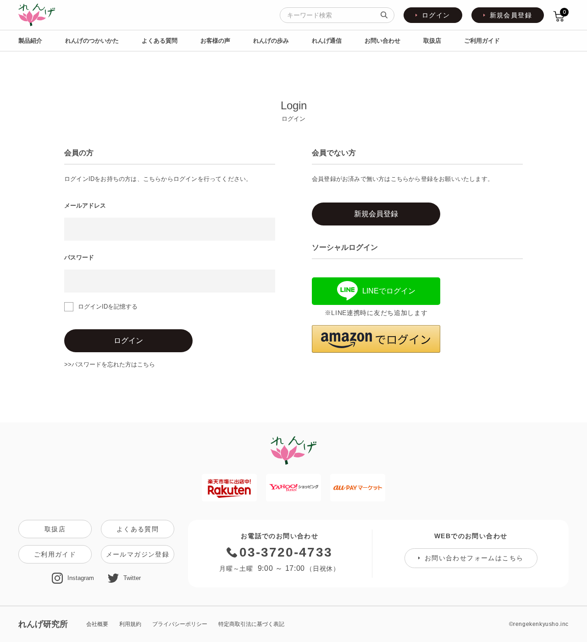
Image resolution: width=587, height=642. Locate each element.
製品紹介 (30, 40)
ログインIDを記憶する (108, 306)
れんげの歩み (271, 40)
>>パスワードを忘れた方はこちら (109, 364)
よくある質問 (159, 40)
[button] (376, 339)
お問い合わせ (382, 40)
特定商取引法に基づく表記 (251, 624)
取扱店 (432, 40)
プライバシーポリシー (179, 624)
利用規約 (130, 624)
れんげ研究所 (43, 624)
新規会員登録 (511, 15)
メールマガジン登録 (138, 554)
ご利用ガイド (482, 40)
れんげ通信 (327, 40)
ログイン (436, 15)
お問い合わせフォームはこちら (474, 558)
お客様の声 (215, 40)
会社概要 (97, 624)
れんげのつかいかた (92, 40)
